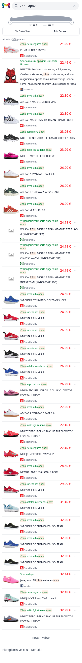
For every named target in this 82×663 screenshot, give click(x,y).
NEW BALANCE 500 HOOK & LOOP (39, 472)
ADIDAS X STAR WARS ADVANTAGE (39, 192)
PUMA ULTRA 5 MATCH (33, 50)
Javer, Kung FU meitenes (39, 580)
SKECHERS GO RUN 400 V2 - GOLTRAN (41, 526)
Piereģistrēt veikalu (15, 650)
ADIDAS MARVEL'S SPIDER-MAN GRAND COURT (46, 120)
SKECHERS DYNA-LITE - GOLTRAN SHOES (43, 300)
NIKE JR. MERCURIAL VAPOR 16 (37, 454)
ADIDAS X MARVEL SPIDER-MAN (38, 102)
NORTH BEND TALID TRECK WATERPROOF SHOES (47, 138)
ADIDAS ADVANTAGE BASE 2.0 (37, 174)
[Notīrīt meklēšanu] (74, 6)
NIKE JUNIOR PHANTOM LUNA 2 (38, 598)
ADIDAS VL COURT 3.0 (32, 210)
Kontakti (36, 650)
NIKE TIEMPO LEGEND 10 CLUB (37, 156)
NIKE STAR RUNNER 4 (32, 318)
